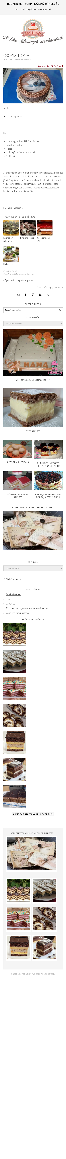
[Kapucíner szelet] (14, 780)
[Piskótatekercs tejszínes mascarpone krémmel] (14, 726)
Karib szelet (8, 264)
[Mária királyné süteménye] (14, 752)
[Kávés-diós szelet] (14, 807)
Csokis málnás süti (43, 239)
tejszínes (30, 274)
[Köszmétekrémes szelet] (17, 489)
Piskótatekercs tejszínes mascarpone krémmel (27, 608)
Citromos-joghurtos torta (33, 379)
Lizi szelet (10, 603)
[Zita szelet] (33, 426)
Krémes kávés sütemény (9, 239)
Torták (14, 271)
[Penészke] (14, 671)
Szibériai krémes (13, 594)
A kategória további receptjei (33, 814)
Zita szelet (33, 431)
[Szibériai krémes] (14, 644)
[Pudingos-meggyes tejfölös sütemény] (48, 458)
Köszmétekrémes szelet (17, 496)
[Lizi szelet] (14, 699)
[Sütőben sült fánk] (17, 457)
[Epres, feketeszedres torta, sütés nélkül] (48, 489)
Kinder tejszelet (27, 237)
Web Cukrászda (33, 30)
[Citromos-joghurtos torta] (33, 375)
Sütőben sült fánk (18, 462)
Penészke (10, 599)
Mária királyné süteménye (17, 612)
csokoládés (14, 274)
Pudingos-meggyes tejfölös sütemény (48, 465)
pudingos (22, 274)
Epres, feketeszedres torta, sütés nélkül (48, 496)
